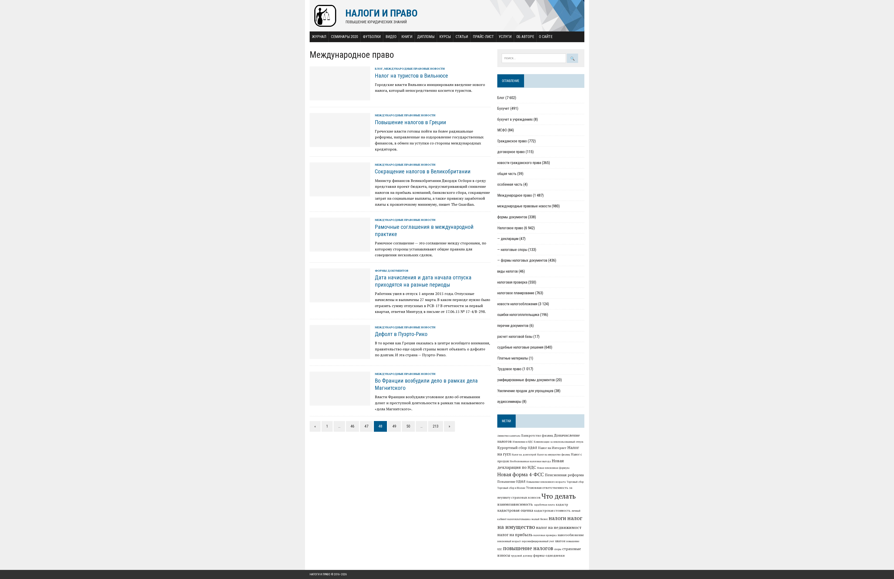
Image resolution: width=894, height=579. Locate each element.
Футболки (372, 36)
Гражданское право (512, 141)
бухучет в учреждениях (515, 119)
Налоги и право (320, 574)
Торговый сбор (575, 481)
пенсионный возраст (509, 541)
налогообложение (571, 535)
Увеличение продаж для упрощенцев (525, 391)
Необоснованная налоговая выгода (530, 461)
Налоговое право (510, 228)
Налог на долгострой (524, 454)
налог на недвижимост (558, 527)
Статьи (462, 36)
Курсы (445, 36)
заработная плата (544, 504)
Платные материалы (512, 358)
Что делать (559, 496)
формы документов (391, 270)
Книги (406, 36)
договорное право (511, 152)
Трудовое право (509, 369)
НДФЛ (532, 448)
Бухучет (503, 108)
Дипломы (425, 36)
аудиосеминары (509, 401)
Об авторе (525, 36)
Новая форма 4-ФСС (520, 474)
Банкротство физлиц (537, 435)
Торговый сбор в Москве (511, 488)
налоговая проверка (512, 282)
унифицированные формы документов (526, 380)
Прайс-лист (483, 36)
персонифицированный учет (538, 541)
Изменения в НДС (523, 441)
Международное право (514, 195)
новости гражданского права (519, 163)
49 (394, 426)
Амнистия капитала (508, 435)
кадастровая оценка (515, 510)
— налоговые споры (512, 249)
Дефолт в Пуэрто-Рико (401, 334)
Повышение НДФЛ (511, 482)
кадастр (562, 504)
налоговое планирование (515, 293)
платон (560, 541)
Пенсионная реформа (564, 474)
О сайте (545, 36)
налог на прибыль (514, 534)
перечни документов (512, 325)
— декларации (507, 238)
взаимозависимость (515, 504)
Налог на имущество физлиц (553, 454)
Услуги (505, 36)
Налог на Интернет (552, 448)
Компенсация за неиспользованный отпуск (558, 441)
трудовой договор (521, 555)
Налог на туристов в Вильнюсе (411, 75)
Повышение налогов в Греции (410, 122)
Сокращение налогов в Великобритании (423, 171)
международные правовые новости (414, 68)
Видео (391, 36)
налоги (557, 517)
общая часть (506, 173)
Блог (379, 68)
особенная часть (509, 184)
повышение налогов (528, 548)
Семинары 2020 (344, 36)
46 (352, 426)
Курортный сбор (512, 447)
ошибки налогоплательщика (518, 314)
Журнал (319, 36)
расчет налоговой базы (514, 336)
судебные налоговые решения (520, 347)
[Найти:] (534, 57)
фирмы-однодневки (549, 555)
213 (435, 426)
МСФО (502, 130)
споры (557, 549)
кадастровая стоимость (552, 510)
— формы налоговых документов (522, 260)
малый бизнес (540, 519)
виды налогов (507, 271)
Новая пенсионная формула (553, 467)
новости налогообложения (517, 304)
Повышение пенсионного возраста (546, 481)
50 (408, 426)
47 (366, 426)
